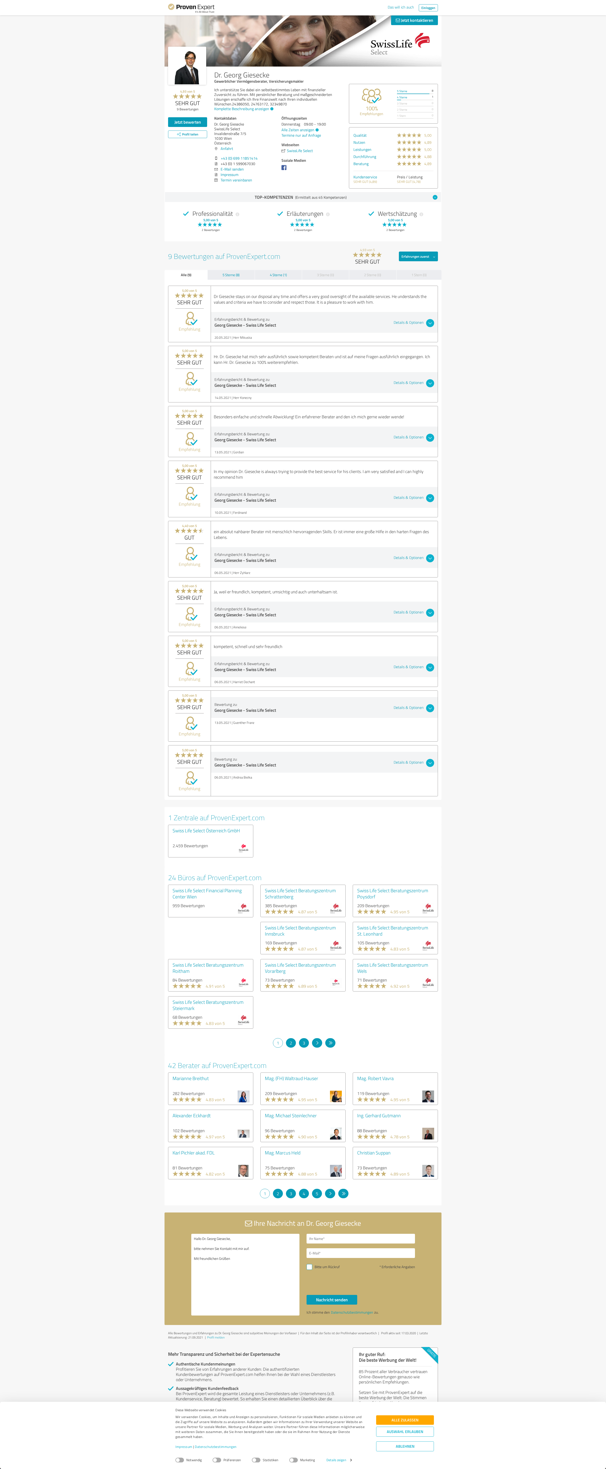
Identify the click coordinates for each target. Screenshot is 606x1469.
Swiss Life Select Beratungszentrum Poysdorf (392, 893)
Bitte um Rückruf (327, 1266)
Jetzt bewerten (187, 122)
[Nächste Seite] (317, 1043)
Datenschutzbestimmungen (216, 1447)
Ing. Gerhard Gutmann (379, 1115)
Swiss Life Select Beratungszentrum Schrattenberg (300, 893)
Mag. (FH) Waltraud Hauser (291, 1078)
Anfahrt (227, 148)
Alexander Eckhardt (192, 1115)
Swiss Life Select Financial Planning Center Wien (207, 893)
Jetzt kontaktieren (416, 20)
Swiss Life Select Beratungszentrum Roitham (208, 967)
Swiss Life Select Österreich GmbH (206, 830)
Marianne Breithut (191, 1078)
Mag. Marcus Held (282, 1152)
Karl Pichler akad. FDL (194, 1152)
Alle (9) (186, 274)
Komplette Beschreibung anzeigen (241, 108)
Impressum (183, 1447)
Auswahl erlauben (405, 1431)
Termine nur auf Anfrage (301, 135)
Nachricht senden (332, 1300)
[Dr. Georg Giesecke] (187, 65)
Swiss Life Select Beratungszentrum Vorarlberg (300, 967)
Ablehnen (405, 1446)
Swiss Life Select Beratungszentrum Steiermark (208, 1005)
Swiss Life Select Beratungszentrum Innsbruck (300, 930)
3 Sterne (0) (325, 274)
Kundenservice (365, 177)
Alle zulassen (405, 1420)
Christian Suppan (374, 1152)
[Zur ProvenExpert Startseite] (191, 9)
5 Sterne (402, 91)
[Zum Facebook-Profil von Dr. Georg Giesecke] (284, 169)
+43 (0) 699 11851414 (239, 158)
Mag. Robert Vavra (375, 1078)
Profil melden (216, 1337)
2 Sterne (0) (372, 274)
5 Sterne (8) (231, 274)
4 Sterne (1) (278, 274)
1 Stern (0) (419, 274)
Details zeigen (336, 1460)
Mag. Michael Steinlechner (291, 1115)
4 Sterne (402, 97)
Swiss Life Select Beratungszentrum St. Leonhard (392, 930)
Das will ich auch (401, 7)
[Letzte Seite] (330, 1043)
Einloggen (428, 7)
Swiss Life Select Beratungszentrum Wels (392, 967)
